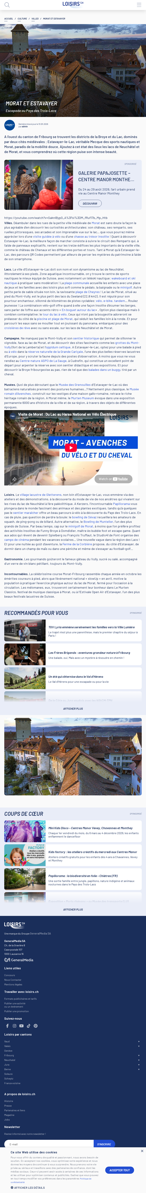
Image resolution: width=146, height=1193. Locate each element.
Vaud (7, 1041)
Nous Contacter (12, 979)
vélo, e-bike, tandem (110, 301)
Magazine (9, 1114)
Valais (7, 1045)
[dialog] (73, 1170)
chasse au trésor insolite (91, 236)
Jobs (7, 1119)
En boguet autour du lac (78, 310)
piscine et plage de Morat (55, 319)
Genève (8, 1050)
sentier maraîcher (25, 513)
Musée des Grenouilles (75, 385)
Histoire (8, 1100)
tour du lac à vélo (55, 314)
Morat (96, 223)
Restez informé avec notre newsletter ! (25, 1133)
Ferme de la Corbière (77, 544)
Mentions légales (13, 984)
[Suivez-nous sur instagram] (14, 1026)
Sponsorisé (130, 164)
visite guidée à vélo (47, 236)
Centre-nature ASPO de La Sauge (43, 361)
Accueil (8, 18)
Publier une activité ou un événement (14, 1005)
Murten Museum (82, 398)
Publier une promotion (16, 1011)
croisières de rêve (17, 328)
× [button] (142, 1151)
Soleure (8, 1073)
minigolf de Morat (80, 526)
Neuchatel (9, 1059)
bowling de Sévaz (84, 517)
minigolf (126, 287)
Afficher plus (73, 708)
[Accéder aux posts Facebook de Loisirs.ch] (7, 1026)
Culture (22, 18)
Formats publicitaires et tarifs (20, 998)
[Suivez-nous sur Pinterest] (35, 1026)
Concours (9, 975)
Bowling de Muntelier (98, 521)
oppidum (52, 347)
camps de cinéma (16, 540)
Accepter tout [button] (120, 1170)
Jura (6, 1064)
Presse (8, 1105)
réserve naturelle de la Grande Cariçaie (55, 352)
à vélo (13, 352)
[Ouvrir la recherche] (7, 5)
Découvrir (90, 203)
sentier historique (86, 338)
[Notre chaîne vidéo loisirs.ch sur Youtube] (21, 1026)
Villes (35, 18)
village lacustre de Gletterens (40, 495)
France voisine (12, 1083)
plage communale (76, 283)
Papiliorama (121, 504)
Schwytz (8, 1078)
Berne (7, 1069)
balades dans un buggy (104, 370)
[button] (55, 1188)
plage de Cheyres (87, 292)
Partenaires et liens (14, 1110)
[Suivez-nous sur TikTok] (28, 1026)
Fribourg (9, 1055)
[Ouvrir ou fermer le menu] (139, 5)
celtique (64, 347)
